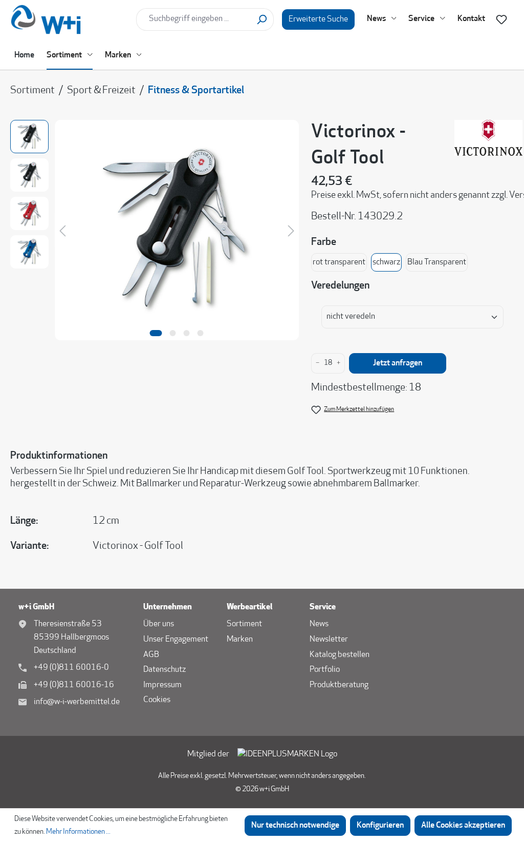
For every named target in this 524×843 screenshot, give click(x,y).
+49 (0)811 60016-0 (71, 668)
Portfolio (325, 670)
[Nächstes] (291, 230)
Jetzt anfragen (397, 363)
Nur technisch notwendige (295, 825)
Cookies (156, 700)
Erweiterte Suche (318, 19)
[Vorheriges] (62, 230)
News (319, 624)
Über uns (158, 624)
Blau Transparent (436, 262)
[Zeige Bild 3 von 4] (187, 333)
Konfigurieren (380, 825)
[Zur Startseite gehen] (69, 19)
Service (323, 607)
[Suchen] (262, 19)
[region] (154, 224)
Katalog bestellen (339, 655)
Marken (240, 639)
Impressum (162, 685)
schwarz (386, 262)
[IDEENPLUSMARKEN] (287, 755)
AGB (151, 655)
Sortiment (244, 624)
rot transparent (339, 262)
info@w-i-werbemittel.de (77, 702)
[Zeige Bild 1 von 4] (156, 333)
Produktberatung (339, 685)
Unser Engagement (175, 639)
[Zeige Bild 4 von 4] (201, 333)
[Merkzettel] (501, 19)
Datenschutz (164, 670)
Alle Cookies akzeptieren (463, 825)
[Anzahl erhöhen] (338, 363)
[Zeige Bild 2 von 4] (173, 333)
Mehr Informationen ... (78, 832)
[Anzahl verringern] (317, 363)
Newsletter (329, 639)
